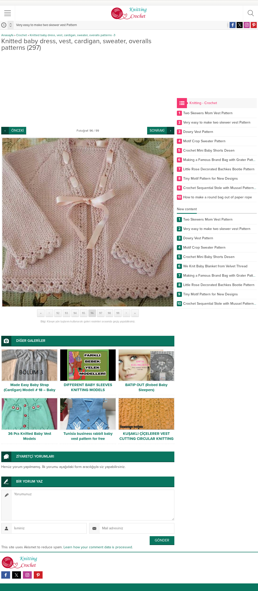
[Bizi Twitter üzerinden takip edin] (240, 25)
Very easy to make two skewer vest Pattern (46, 25)
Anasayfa (7, 35)
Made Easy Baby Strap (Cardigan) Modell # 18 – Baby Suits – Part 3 (29, 390)
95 (83, 313)
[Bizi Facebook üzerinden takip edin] (233, 25)
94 (75, 313)
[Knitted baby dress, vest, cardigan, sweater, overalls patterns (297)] (87, 222)
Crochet (21, 35)
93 (66, 313)
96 (92, 313)
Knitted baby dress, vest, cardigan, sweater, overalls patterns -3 (72, 35)
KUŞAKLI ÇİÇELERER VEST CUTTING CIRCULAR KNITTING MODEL (146, 438)
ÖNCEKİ (17, 130)
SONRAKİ (157, 130)
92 (57, 313)
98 (109, 313)
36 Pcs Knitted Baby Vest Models (29, 436)
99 (117, 313)
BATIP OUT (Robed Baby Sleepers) (146, 387)
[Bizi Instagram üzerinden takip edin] (247, 25)
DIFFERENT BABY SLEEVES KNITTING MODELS (88, 387)
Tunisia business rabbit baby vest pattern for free (88, 436)
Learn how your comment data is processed (97, 547)
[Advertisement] (87, 89)
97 (100, 313)
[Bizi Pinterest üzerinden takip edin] (254, 25)
